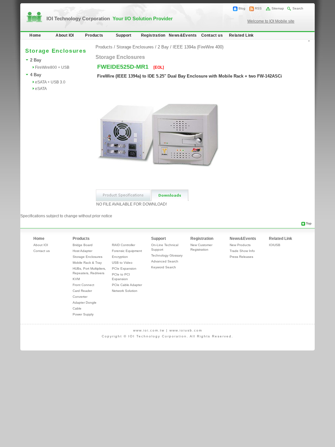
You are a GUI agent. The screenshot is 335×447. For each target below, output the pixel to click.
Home (35, 35)
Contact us (212, 35)
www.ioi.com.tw (149, 330)
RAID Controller (123, 245)
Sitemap (278, 8)
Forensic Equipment (127, 251)
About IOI (65, 35)
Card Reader (82, 291)
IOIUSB (274, 245)
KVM (76, 279)
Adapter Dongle (85, 302)
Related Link (241, 35)
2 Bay (35, 60)
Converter (80, 296)
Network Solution (124, 291)
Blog (241, 8)
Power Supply (83, 314)
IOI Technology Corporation (109, 18)
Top (308, 223)
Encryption (120, 257)
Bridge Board (83, 245)
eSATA (41, 88)
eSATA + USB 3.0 (50, 82)
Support (124, 35)
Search (297, 8)
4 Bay (35, 74)
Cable (77, 308)
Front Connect (83, 285)
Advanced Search (164, 261)
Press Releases (241, 257)
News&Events (183, 35)
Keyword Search (163, 267)
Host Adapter (82, 251)
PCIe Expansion (124, 268)
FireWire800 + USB (52, 67)
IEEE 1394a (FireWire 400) (198, 47)
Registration (153, 35)
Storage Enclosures (135, 47)
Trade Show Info (242, 251)
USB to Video (122, 262)
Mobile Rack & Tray (87, 262)
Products (94, 35)
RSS (258, 8)
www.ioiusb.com (185, 330)
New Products (240, 245)
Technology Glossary (167, 255)
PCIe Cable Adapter (127, 285)
